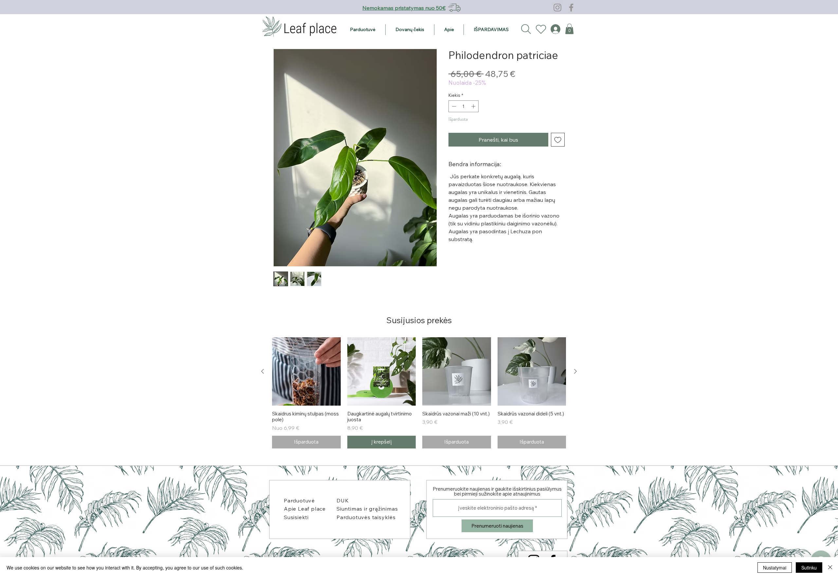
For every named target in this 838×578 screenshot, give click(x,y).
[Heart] (540, 29)
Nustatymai (774, 567)
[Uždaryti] (830, 567)
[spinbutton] (463, 106)
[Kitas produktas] (575, 371)
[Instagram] (557, 7)
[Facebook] (571, 7)
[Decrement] (453, 106)
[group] (419, 393)
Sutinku (809, 567)
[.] (552, 29)
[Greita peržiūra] (306, 371)
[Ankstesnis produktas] (262, 371)
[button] (569, 29)
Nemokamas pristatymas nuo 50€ (404, 8)
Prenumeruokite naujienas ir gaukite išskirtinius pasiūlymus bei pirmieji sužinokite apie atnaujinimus (497, 491)
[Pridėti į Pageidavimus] (558, 140)
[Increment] (474, 106)
